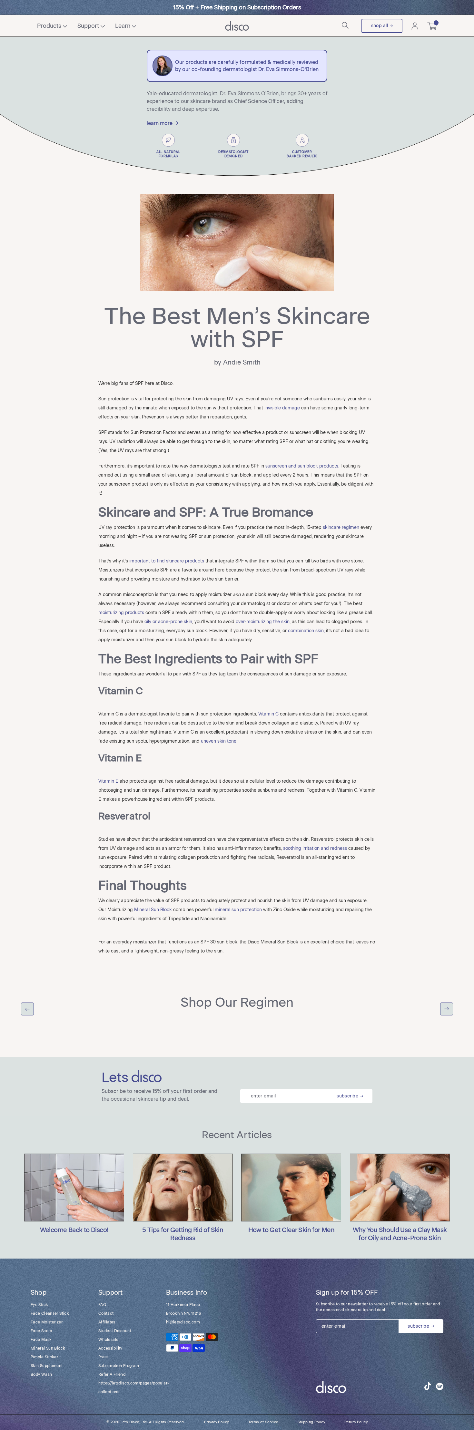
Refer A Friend (111, 1374)
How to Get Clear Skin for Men (291, 1230)
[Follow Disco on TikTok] (427, 1386)
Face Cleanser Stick (50, 1313)
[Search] (346, 26)
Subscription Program (118, 1365)
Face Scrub (41, 1331)
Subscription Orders (274, 7)
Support (88, 25)
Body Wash (41, 1374)
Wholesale (108, 1339)
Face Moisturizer (47, 1322)
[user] (414, 26)
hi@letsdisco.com (183, 1322)
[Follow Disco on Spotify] (439, 1387)
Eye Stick (39, 1304)
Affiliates (106, 1322)
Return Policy (356, 1422)
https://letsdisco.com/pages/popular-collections (125, 1387)
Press (103, 1357)
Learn (122, 25)
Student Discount (114, 1331)
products (49, 25)
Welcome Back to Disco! (74, 1230)
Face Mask (41, 1339)
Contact (106, 1313)
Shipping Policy (311, 1422)
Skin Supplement (47, 1365)
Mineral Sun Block (48, 1348)
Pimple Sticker (44, 1357)
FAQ (102, 1304)
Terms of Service (263, 1422)
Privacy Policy (216, 1422)
